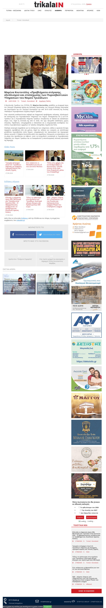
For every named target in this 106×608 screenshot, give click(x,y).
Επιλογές (48, 10)
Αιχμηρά (58, 10)
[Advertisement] (53, 37)
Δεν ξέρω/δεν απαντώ (89, 513)
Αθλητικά (80, 10)
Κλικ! (98, 10)
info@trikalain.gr (46, 602)
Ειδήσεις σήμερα (11, 181)
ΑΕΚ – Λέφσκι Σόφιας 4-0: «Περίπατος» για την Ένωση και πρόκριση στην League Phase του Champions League (85, 579)
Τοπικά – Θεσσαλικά (13, 10)
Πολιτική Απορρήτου (16, 603)
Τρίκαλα (88, 4)
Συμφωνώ (47, 607)
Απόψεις (90, 10)
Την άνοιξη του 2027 (89, 510)
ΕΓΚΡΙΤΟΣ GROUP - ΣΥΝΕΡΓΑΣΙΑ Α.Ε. (89, 602)
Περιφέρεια (69, 10)
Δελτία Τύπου (29, 10)
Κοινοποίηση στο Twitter (51, 235)
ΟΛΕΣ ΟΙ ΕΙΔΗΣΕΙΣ (86, 591)
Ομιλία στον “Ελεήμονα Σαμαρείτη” (20, 259)
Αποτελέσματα (91, 517)
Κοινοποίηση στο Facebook (25, 235)
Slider (88, 552)
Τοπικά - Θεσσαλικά (27, 101)
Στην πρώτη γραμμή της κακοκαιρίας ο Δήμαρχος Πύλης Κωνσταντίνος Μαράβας (52, 261)
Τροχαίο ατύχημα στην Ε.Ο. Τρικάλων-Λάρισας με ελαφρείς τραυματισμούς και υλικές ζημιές (85, 547)
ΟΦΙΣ (39, 10)
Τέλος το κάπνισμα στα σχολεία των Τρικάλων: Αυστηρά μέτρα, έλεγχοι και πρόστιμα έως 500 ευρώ (52, 287)
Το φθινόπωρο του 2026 (89, 507)
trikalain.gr (20, 220)
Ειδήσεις (24, 218)
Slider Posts (9, 147)
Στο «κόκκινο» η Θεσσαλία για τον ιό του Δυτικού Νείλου (85, 568)
